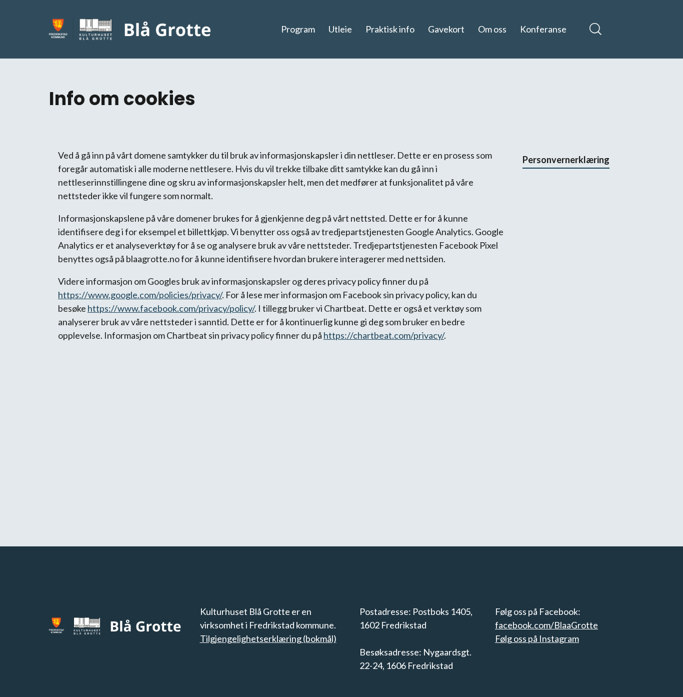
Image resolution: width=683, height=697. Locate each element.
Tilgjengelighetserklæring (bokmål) (268, 638)
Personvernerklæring (566, 159)
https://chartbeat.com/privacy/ (384, 335)
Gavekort (446, 29)
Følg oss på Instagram (537, 638)
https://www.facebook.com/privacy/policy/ (171, 308)
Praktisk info (390, 29)
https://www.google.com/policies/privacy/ (140, 294)
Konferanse (543, 29)
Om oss (492, 29)
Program (298, 29)
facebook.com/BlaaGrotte (546, 624)
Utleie (340, 29)
